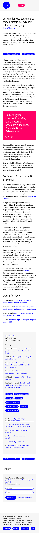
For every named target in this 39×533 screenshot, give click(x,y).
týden (13, 421)
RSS (33, 528)
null (23, 523)
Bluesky (10, 523)
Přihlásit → (10, 497)
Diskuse (11, 521)
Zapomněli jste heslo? (24, 497)
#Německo (18, 398)
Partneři (29, 523)
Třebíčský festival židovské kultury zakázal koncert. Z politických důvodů (17, 425)
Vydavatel (12, 519)
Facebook (7, 528)
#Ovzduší (9, 398)
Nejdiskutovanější (19, 419)
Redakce (19, 517)
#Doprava (24, 406)
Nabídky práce (20, 521)
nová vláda (27, 271)
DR (6, 5)
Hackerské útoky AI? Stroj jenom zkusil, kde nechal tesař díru (17, 446)
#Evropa (9, 394)
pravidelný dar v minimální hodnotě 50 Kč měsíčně (19, 481)
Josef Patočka (10, 28)
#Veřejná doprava (12, 406)
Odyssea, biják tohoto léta (16, 442)
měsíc (18, 421)
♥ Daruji (21, 5)
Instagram (25, 528)
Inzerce (17, 523)
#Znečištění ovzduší (12, 402)
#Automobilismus (12, 410)
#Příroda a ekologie (21, 394)
